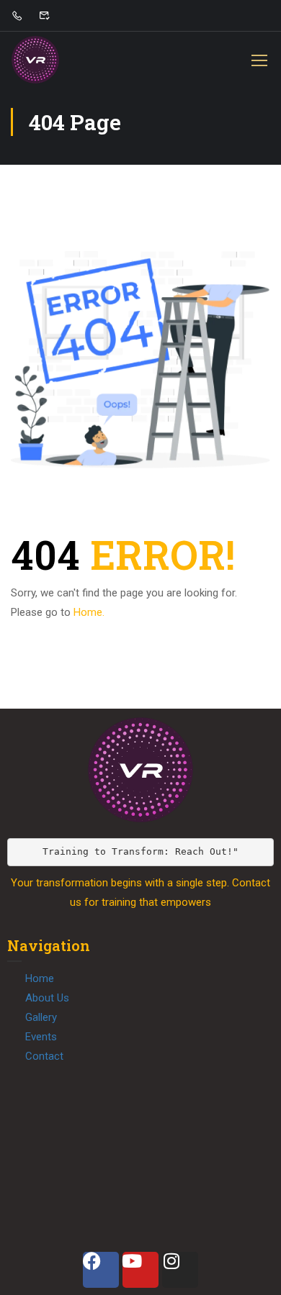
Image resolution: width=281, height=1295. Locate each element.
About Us (47, 997)
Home (39, 978)
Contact (44, 1056)
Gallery (41, 1017)
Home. (88, 612)
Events (41, 1036)
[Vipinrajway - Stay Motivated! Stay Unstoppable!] (35, 59)
